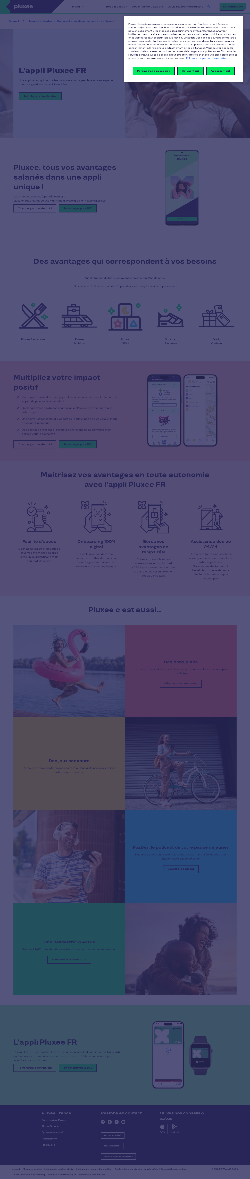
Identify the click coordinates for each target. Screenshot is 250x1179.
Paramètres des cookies (153, 71)
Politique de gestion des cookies (206, 58)
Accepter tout (220, 71)
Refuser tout (190, 71)
